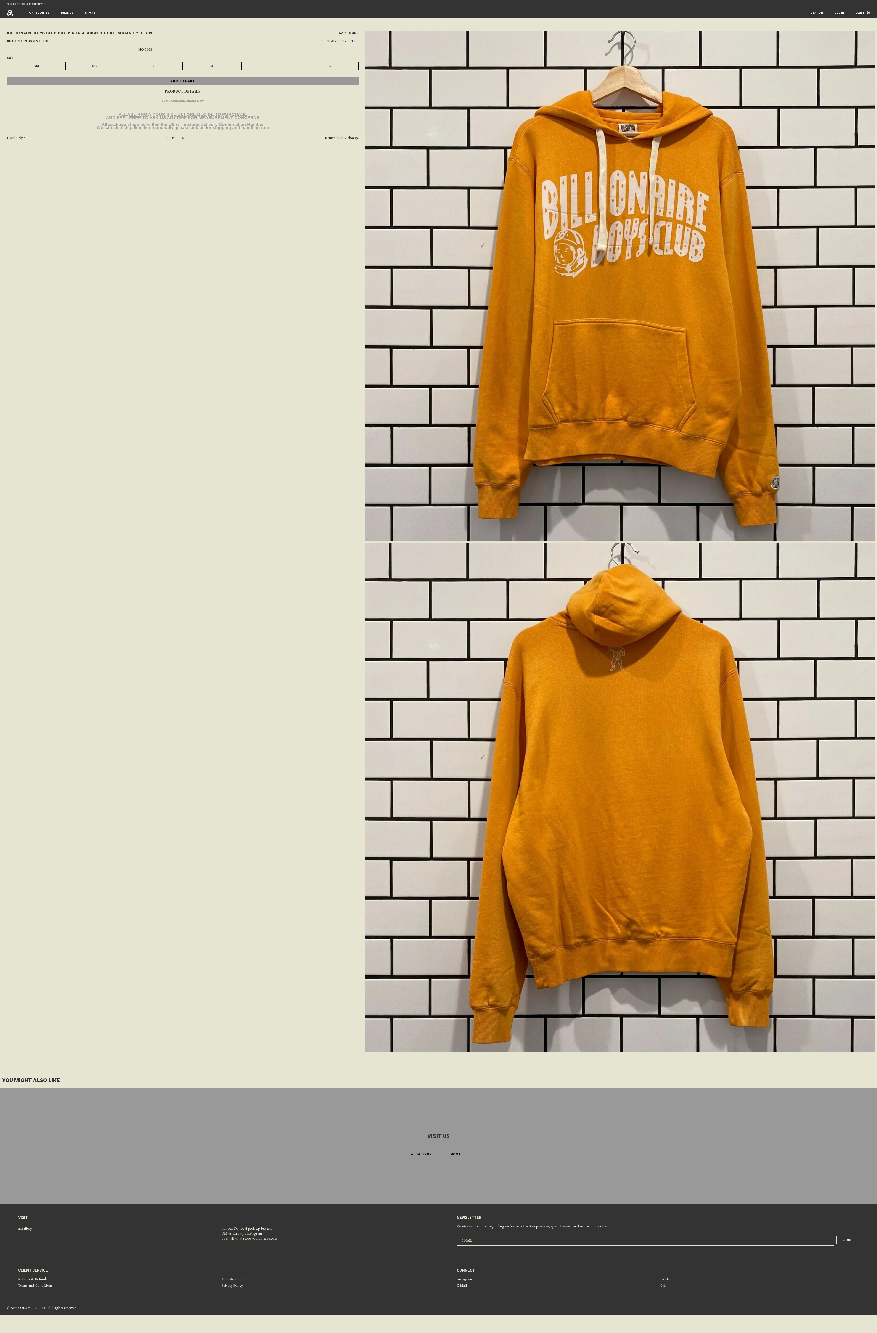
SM (36, 66)
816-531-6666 (175, 138)
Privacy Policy (232, 1285)
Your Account (232, 1279)
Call (663, 1285)
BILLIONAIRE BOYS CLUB (338, 41)
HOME (456, 1154)
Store (90, 12)
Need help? (16, 138)
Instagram (464, 1279)
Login (839, 12)
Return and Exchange (342, 138)
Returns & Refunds (33, 1279)
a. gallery (421, 1154)
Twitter (665, 1279)
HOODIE (145, 50)
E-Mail (462, 1285)
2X (270, 66)
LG (153, 66)
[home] (10, 13)
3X (329, 66)
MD (94, 66)
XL (212, 66)
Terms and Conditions (35, 1285)
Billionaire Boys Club (27, 41)
